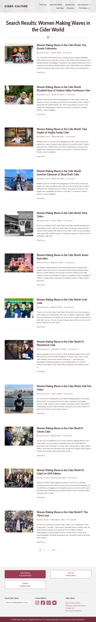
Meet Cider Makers (56, 5)
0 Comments (70, 95)
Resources (70, 8)
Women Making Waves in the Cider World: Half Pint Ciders (64, 387)
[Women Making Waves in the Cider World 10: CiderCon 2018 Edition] (19, 478)
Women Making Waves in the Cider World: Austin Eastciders (62, 256)
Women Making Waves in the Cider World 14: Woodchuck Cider (60, 343)
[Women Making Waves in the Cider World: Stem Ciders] (19, 224)
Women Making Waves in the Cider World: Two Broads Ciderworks (61, 46)
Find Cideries (83, 8)
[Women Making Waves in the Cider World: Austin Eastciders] (19, 263)
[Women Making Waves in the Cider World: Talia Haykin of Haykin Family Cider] (19, 137)
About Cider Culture (73, 603)
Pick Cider (43, 5)
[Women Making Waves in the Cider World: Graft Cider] (19, 308)
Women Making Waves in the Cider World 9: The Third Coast (62, 513)
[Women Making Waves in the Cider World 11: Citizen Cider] (19, 436)
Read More (41, 72)
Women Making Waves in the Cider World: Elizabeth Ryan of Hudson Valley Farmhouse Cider (63, 88)
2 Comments (69, 262)
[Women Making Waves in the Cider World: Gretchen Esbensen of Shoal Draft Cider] (19, 180)
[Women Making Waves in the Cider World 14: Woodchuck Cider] (19, 350)
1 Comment (67, 53)
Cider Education (83, 5)
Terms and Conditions (74, 611)
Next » (54, 550)
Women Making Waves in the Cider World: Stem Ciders (62, 214)
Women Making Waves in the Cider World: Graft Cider (62, 301)
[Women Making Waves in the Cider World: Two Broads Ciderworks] (19, 54)
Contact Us (70, 608)
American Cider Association (76, 606)
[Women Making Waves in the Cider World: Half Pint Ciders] (19, 399)
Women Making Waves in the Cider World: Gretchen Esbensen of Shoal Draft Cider (59, 172)
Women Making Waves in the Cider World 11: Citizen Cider (60, 429)
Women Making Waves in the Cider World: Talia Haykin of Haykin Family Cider (62, 130)
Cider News (60, 8)
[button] (89, 4)
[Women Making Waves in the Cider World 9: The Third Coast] (19, 521)
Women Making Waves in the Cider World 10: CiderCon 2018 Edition (60, 471)
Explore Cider (70, 5)
